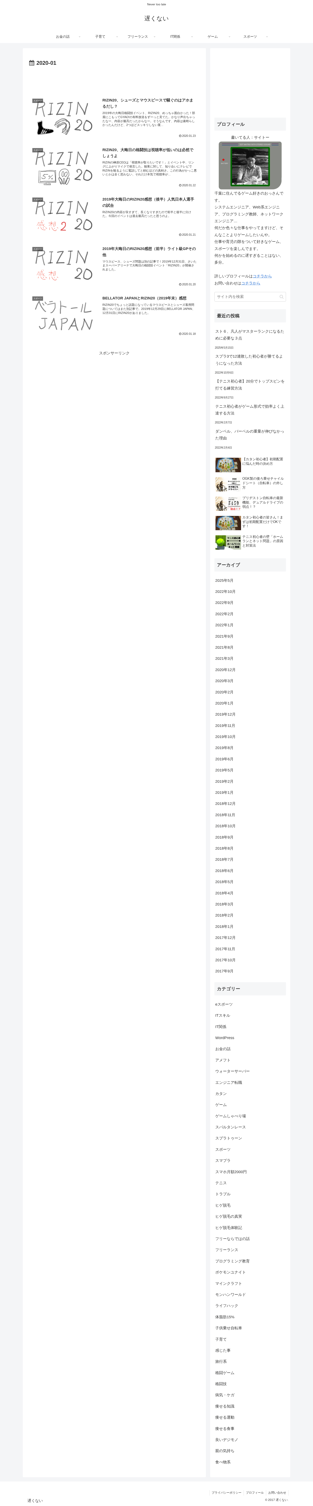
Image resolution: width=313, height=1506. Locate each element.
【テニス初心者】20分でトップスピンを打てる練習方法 (250, 384)
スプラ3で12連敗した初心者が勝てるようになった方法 (249, 359)
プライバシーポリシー (226, 1492)
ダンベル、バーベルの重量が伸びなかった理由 (249, 434)
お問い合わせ (277, 1492)
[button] (281, 296)
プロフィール (255, 1492)
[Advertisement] (114, 79)
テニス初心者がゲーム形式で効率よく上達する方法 (249, 409)
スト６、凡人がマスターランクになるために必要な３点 (249, 334)
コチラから (262, 276)
